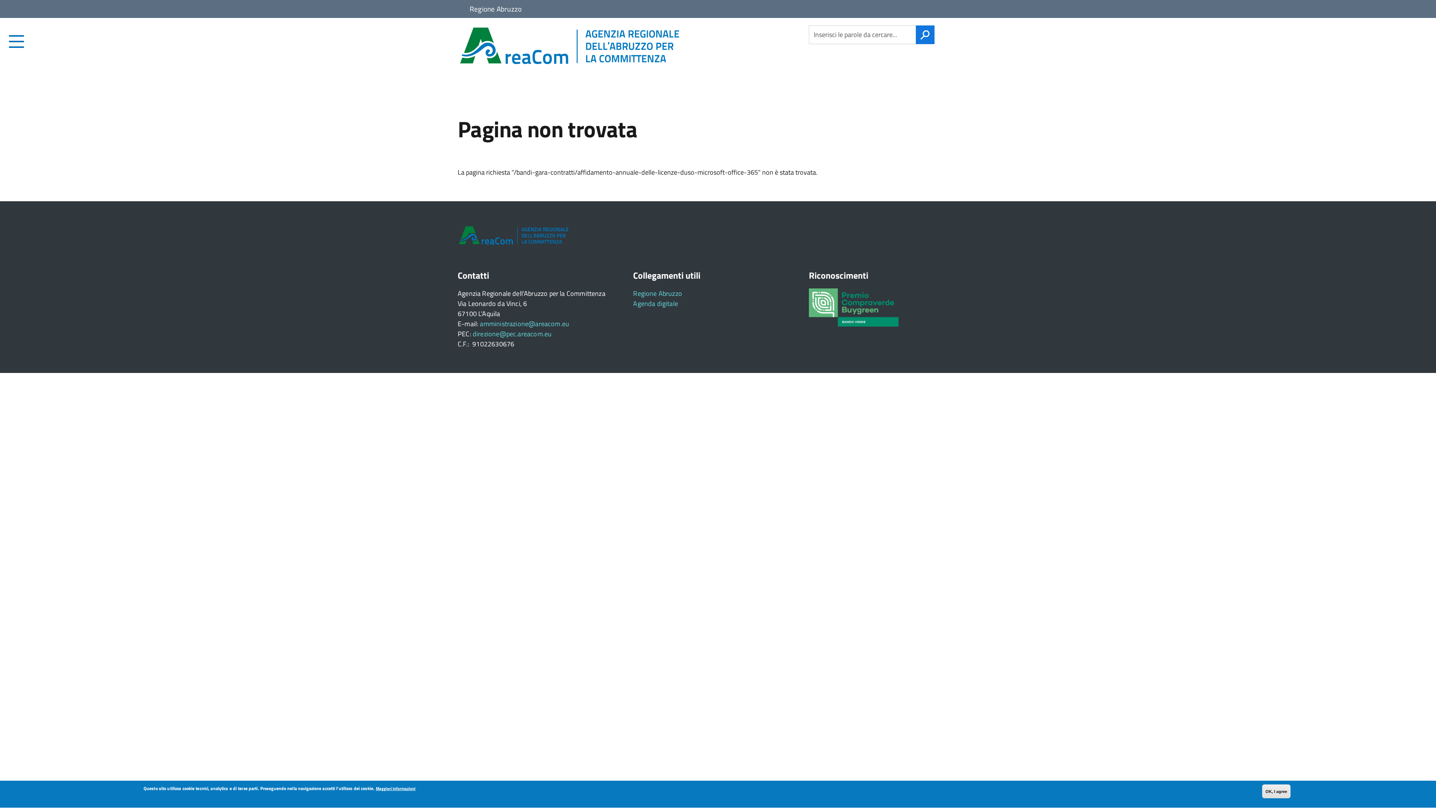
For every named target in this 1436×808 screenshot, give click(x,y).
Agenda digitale (655, 304)
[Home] (624, 46)
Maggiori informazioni (395, 789)
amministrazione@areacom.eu (524, 324)
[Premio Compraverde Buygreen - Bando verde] (854, 307)
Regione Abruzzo (657, 293)
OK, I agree (1276, 791)
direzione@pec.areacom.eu (512, 334)
